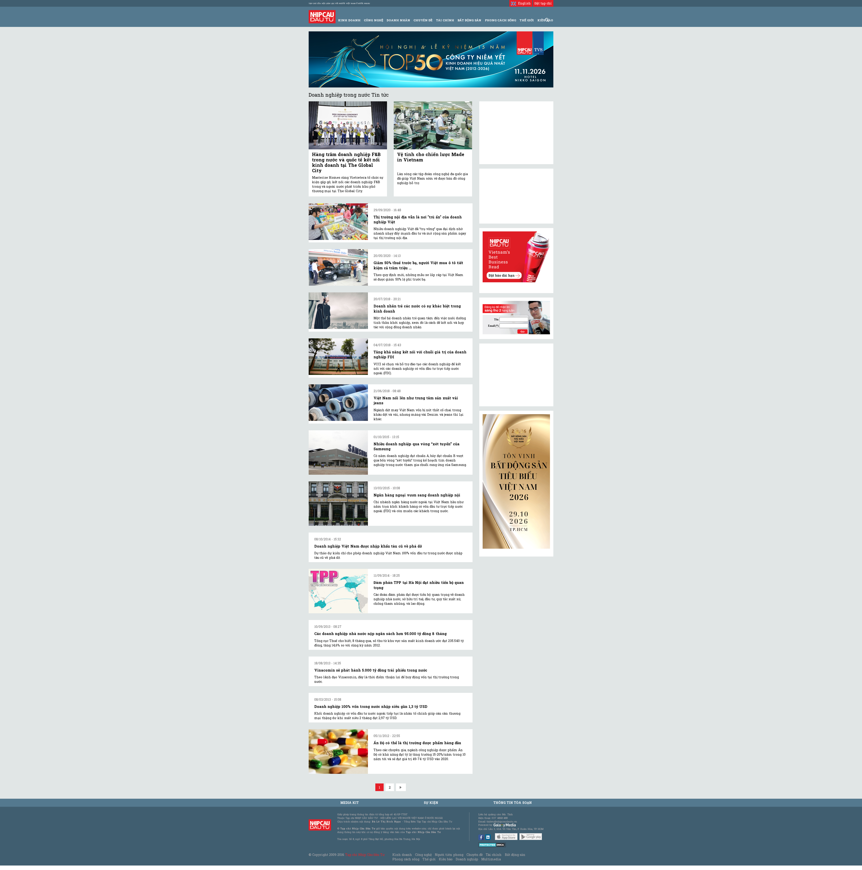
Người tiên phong (449, 855)
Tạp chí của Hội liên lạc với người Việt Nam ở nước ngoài (339, 3)
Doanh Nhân (398, 20)
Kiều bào (445, 859)
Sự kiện (431, 802)
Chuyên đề (422, 20)
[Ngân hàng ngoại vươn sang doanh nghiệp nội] (338, 503)
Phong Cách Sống (500, 20)
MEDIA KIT (349, 802)
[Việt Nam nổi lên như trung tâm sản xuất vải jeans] (338, 402)
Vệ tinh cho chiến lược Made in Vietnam (430, 157)
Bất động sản (469, 20)
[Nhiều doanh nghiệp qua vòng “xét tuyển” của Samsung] (338, 452)
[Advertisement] (516, 375)
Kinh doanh (402, 855)
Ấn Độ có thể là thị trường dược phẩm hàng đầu (417, 742)
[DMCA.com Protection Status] (492, 844)
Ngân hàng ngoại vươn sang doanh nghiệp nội (417, 495)
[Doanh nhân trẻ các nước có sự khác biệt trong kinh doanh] (338, 310)
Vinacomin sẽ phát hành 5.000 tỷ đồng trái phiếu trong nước (370, 670)
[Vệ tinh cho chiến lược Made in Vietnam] (433, 125)
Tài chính (493, 855)
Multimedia (491, 859)
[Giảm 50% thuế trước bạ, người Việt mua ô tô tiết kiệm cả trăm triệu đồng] (338, 267)
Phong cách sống (405, 859)
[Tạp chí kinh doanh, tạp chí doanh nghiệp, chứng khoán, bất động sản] (322, 16)
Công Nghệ (373, 20)
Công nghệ (423, 855)
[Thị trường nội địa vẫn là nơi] (338, 221)
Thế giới (526, 20)
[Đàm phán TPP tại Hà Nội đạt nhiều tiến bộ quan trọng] (338, 591)
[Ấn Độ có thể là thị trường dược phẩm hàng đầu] (338, 751)
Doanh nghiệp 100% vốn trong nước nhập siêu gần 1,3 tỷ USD (370, 706)
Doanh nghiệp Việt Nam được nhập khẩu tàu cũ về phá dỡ (368, 546)
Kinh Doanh (349, 20)
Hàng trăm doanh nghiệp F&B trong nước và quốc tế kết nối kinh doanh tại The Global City (346, 162)
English (523, 3)
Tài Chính (445, 20)
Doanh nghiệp (467, 859)
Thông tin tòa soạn (512, 802)
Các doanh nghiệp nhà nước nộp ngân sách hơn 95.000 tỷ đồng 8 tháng (380, 633)
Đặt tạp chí (543, 3)
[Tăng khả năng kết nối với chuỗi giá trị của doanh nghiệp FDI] (338, 356)
